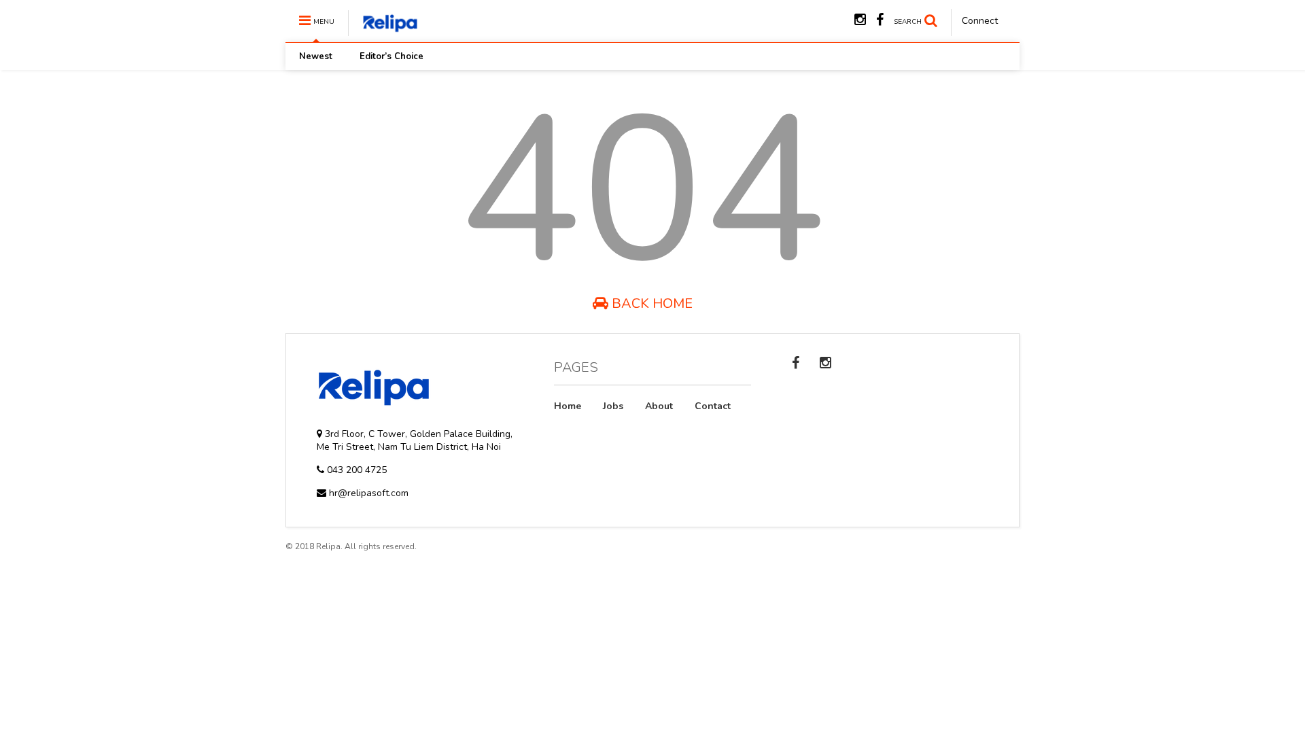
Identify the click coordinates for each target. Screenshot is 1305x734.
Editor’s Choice (391, 56)
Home (567, 406)
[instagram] (860, 20)
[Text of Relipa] (383, 30)
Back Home (650, 303)
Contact (713, 406)
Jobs (613, 406)
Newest (315, 56)
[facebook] (880, 20)
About (659, 406)
